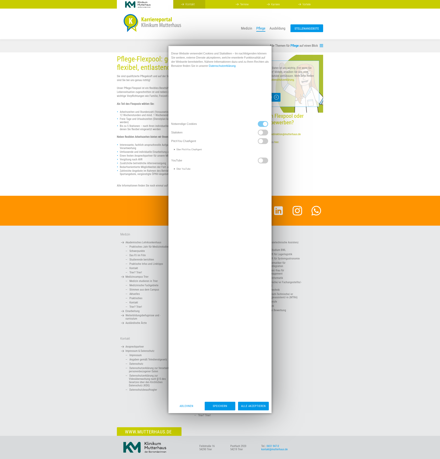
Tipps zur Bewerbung (274, 310)
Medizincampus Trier (136, 276)
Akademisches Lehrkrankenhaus (143, 242)
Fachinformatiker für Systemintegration (274, 264)
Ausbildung (277, 28)
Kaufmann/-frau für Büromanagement (273, 272)
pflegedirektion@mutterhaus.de (283, 134)
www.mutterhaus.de (148, 432)
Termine (244, 4)
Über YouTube (183, 169)
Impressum (135, 355)
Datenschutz (136, 363)
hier (276, 142)
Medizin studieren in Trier (143, 281)
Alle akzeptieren (253, 406)
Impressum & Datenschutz (139, 351)
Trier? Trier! (135, 272)
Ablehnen (186, 406)
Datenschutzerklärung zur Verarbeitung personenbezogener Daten (151, 369)
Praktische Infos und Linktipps (146, 263)
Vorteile (306, 4)
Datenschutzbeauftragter (143, 389)
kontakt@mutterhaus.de (274, 449)
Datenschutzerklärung (282, 79)
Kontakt (133, 268)
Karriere (275, 4)
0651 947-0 (273, 446)
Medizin (246, 28)
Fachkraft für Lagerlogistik (277, 254)
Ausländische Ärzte (136, 323)
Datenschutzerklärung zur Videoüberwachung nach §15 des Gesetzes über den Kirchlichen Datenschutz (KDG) (147, 380)
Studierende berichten (141, 259)
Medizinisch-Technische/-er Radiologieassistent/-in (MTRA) (280, 295)
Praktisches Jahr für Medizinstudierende (151, 246)
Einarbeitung (132, 311)
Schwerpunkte (137, 251)
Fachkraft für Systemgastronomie (281, 258)
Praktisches (135, 298)
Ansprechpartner (134, 346)
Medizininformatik (273, 278)
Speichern (220, 406)
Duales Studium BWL (274, 250)
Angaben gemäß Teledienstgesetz (148, 359)
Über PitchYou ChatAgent (189, 149)
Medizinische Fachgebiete (143, 285)
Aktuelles (134, 294)
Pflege (260, 28)
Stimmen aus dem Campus (144, 289)
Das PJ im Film (137, 255)
